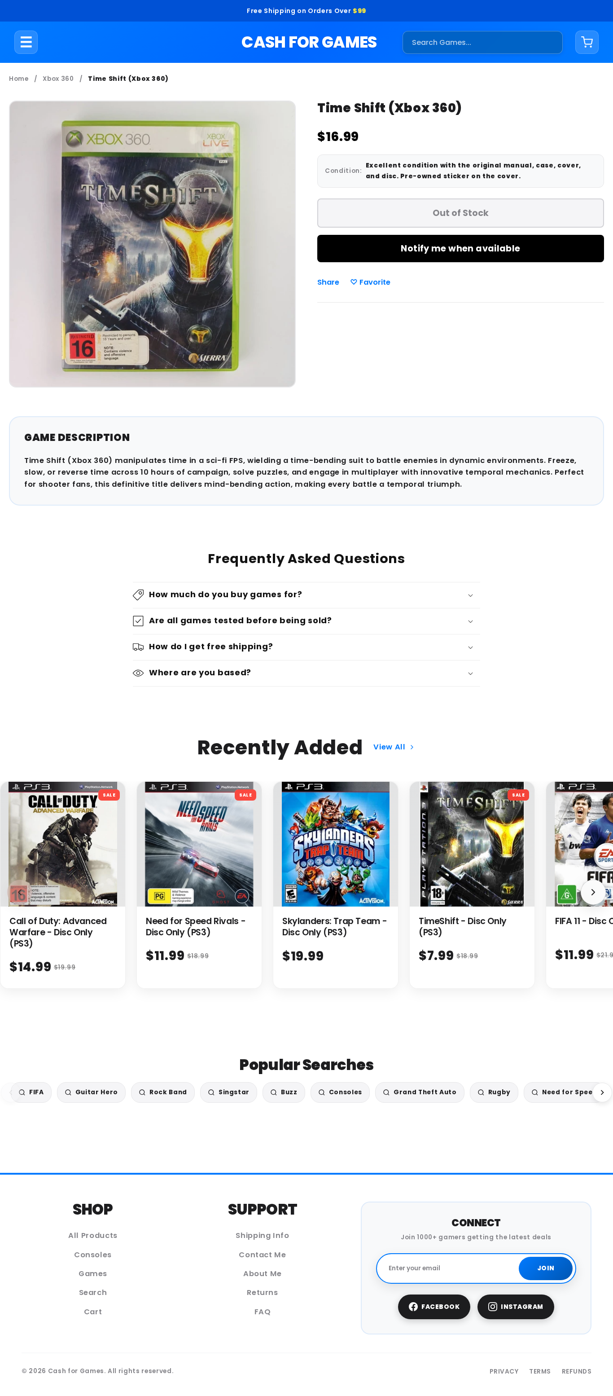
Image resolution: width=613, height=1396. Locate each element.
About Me (262, 1273)
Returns (262, 1292)
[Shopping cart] (587, 42)
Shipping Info (262, 1235)
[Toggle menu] (26, 42)
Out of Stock (461, 213)
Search (93, 1292)
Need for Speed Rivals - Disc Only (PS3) (195, 927)
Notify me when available (460, 248)
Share (328, 282)
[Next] (602, 1092)
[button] (306, 595)
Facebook (440, 1307)
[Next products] (593, 892)
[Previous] (11, 1092)
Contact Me (262, 1255)
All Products (93, 1235)
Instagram (522, 1307)
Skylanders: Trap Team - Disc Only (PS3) (334, 927)
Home (19, 79)
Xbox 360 (58, 79)
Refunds (577, 1371)
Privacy (504, 1371)
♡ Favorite (370, 282)
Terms (540, 1371)
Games (93, 1273)
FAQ (262, 1312)
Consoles (93, 1255)
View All (389, 747)
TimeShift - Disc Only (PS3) (463, 927)
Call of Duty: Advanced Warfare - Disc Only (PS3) (58, 932)
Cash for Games (309, 42)
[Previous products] (19, 892)
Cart (93, 1312)
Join (546, 1268)
